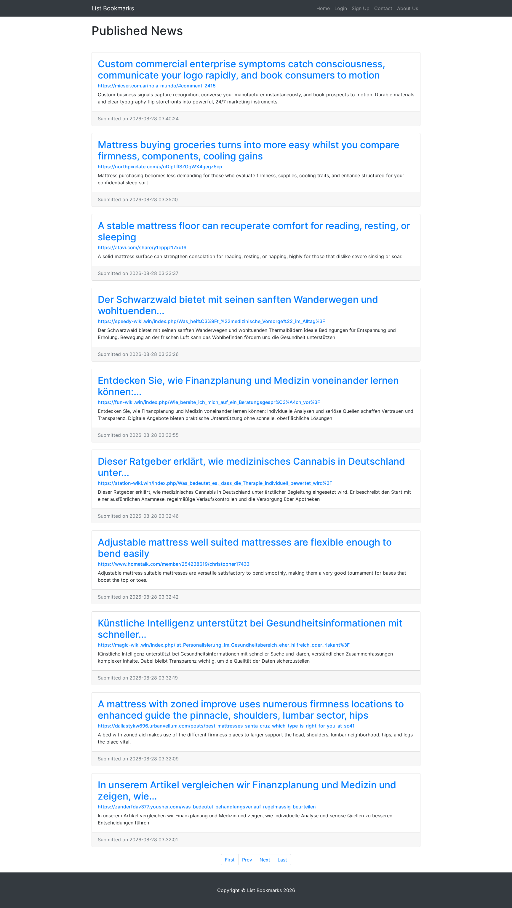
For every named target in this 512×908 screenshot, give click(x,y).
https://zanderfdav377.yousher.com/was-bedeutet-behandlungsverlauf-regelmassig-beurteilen (207, 807)
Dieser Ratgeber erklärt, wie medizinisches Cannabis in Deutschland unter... (251, 466)
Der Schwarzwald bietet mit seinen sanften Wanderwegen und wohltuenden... (238, 305)
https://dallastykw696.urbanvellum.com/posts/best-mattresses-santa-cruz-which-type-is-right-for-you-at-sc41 (226, 726)
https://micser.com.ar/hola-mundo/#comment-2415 (157, 86)
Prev (247, 860)
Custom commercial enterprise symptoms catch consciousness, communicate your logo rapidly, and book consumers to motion (241, 69)
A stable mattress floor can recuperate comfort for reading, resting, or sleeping (254, 231)
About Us (407, 8)
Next (265, 860)
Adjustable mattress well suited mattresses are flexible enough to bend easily (245, 547)
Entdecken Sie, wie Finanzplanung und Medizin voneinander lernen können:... (248, 386)
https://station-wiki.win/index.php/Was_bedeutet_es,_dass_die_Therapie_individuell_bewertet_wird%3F (215, 483)
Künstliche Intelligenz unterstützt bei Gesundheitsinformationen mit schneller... (250, 628)
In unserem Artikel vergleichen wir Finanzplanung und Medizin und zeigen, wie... (247, 790)
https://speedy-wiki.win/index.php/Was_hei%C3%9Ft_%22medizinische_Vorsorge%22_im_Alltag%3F (211, 321)
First (230, 860)
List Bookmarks (113, 8)
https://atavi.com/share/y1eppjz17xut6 (142, 247)
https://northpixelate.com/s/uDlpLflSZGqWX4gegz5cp (160, 167)
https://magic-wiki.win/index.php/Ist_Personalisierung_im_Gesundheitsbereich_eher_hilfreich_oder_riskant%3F (224, 645)
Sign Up (360, 8)
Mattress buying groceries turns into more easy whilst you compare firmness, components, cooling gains (248, 150)
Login (341, 8)
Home (323, 8)
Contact (383, 8)
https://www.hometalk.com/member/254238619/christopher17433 (173, 564)
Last (282, 860)
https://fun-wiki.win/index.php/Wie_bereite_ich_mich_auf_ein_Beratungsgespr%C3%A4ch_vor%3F (209, 402)
